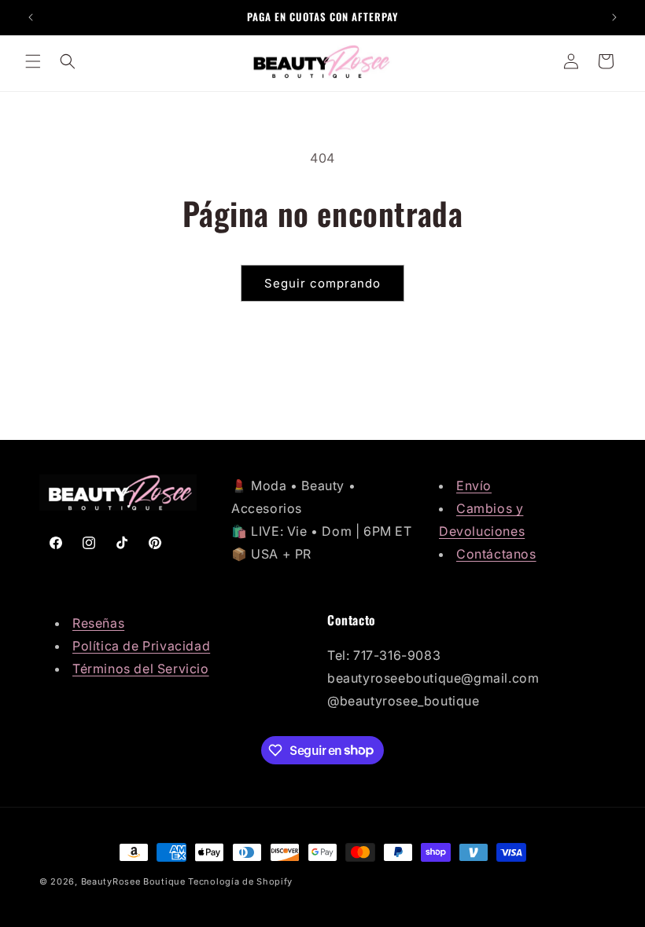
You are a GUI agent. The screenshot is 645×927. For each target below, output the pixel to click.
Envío (474, 485)
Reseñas (98, 623)
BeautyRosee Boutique (133, 881)
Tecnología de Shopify (240, 881)
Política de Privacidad (141, 646)
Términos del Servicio (140, 668)
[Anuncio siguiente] (614, 17)
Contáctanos (496, 554)
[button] (33, 61)
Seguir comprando (322, 283)
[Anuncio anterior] (30, 17)
